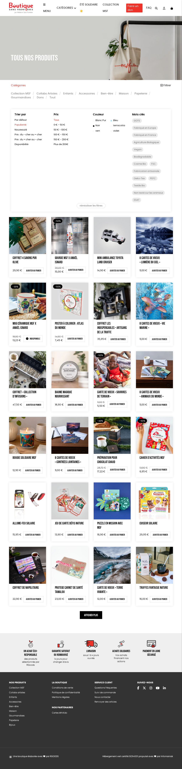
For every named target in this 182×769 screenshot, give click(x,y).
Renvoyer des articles (106, 702)
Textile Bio (139, 186)
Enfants (68, 93)
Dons (40, 97)
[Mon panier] (172, 8)
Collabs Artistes (47, 93)
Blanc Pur (100, 120)
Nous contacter (103, 697)
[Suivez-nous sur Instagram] (150, 688)
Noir (97, 125)
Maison (124, 93)
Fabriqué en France (145, 135)
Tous (56, 120)
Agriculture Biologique (146, 142)
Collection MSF (21, 93)
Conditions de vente (62, 688)
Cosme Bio (140, 164)
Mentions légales (60, 697)
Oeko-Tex (139, 178)
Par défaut (21, 120)
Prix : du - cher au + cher (28, 134)
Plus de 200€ (61, 144)
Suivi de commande (105, 693)
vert (97, 131)
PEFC (153, 178)
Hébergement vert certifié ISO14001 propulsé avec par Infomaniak (137, 756)
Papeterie (141, 93)
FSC (153, 164)
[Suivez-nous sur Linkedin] (164, 688)
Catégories (65, 8)
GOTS (137, 121)
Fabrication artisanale (146, 171)
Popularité (20, 125)
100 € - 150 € (61, 134)
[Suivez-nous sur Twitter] (144, 688)
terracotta (119, 125)
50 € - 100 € (60, 130)
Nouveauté (21, 130)
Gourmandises (21, 97)
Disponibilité (21, 144)
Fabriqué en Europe (145, 128)
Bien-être (107, 93)
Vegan (137, 149)
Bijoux (12, 725)
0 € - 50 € (59, 125)
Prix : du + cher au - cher (28, 139)
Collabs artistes (17, 693)
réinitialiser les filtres (91, 206)
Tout (52, 97)
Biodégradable (142, 157)
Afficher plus (91, 615)
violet (116, 131)
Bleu (115, 120)
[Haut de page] (174, 754)
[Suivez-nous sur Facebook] (138, 688)
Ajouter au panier (33, 270)
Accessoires (87, 93)
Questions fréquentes (106, 688)
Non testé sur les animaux (148, 193)
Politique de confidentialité (66, 693)
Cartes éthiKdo (59, 713)
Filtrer (167, 85)
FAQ (148, 8)
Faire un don (133, 8)
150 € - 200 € (61, 139)
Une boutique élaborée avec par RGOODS (36, 756)
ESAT (136, 200)
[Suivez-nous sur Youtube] (157, 688)
